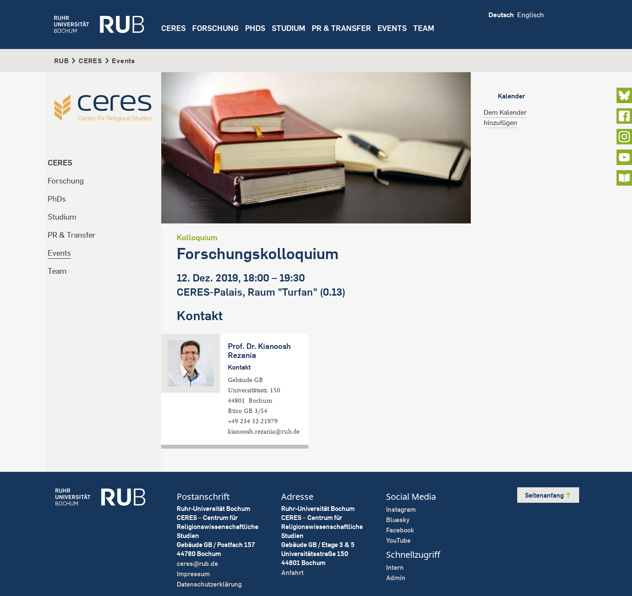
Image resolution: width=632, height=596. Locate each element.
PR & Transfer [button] (341, 28)
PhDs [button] (255, 28)
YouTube (398, 540)
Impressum (193, 574)
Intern (395, 567)
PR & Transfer (71, 235)
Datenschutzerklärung (209, 584)
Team (57, 271)
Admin (395, 578)
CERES (173, 28)
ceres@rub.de (197, 563)
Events (392, 28)
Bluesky (398, 520)
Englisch (530, 14)
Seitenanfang (545, 495)
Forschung (66, 181)
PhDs (57, 199)
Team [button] (423, 28)
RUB (61, 60)
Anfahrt (292, 572)
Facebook (400, 530)
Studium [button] (288, 28)
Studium (62, 217)
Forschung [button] (215, 28)
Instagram (401, 509)
